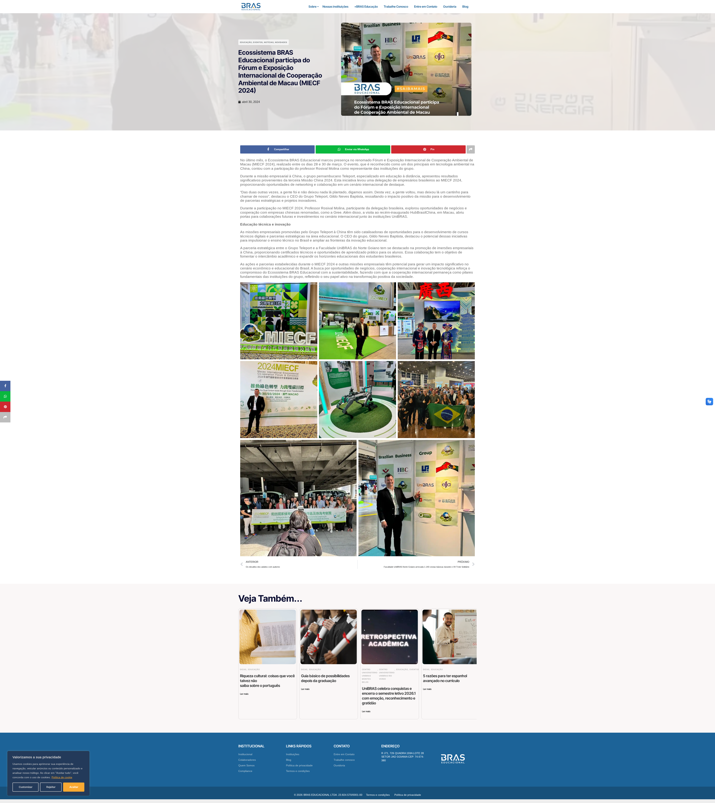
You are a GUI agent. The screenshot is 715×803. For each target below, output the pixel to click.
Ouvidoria (449, 6)
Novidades (281, 42)
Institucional (245, 754)
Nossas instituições (335, 6)
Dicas (243, 669)
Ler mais (244, 693)
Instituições (292, 754)
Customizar (25, 786)
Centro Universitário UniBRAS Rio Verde (387, 674)
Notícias (269, 42)
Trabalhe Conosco (396, 6)
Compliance (245, 771)
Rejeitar (50, 786)
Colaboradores (247, 759)
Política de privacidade (299, 765)
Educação (246, 42)
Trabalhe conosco (344, 759)
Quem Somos (246, 765)
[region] (48, 773)
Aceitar (73, 786)
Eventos (258, 42)
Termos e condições (298, 771)
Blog (465, 6)
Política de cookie (62, 777)
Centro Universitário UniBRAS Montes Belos (369, 675)
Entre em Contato (425, 6)
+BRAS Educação (366, 6)
